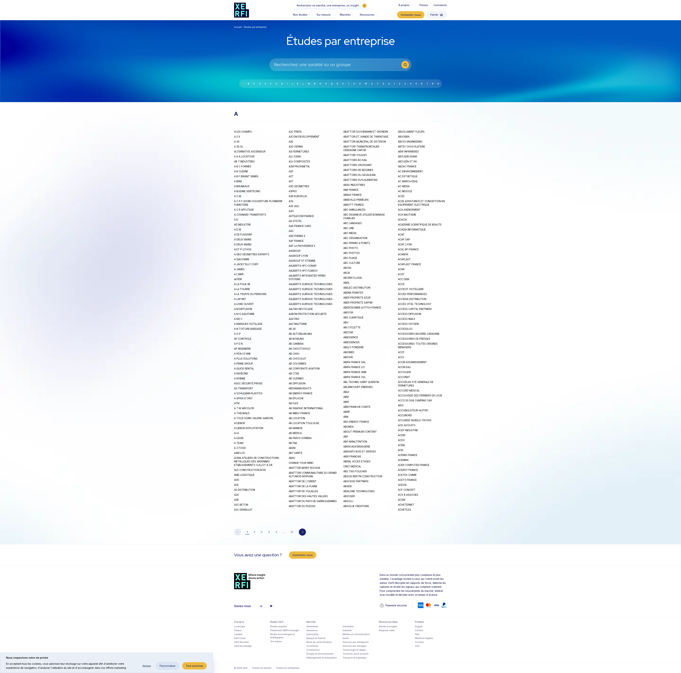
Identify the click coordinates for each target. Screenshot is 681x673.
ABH (345, 322)
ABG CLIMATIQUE (353, 317)
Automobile (312, 634)
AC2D (401, 196)
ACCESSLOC (405, 328)
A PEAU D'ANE (242, 353)
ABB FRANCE (350, 189)
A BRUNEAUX (242, 186)
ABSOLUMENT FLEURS (411, 131)
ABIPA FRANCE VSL (354, 377)
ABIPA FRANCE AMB (354, 372)
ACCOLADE (404, 372)
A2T (291, 176)
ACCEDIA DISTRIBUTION (412, 299)
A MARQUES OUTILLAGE (248, 323)
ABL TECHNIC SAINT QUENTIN (361, 381)
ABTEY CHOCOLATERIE (411, 146)
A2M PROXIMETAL (299, 166)
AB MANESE (296, 428)
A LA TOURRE (242, 289)
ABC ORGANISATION (355, 238)
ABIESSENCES (351, 342)
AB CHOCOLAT (297, 358)
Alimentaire (312, 626)
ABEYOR (348, 312)
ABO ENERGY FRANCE (356, 421)
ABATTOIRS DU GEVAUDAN (359, 174)
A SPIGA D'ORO (243, 398)
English (418, 626)
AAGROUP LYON (298, 255)
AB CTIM (294, 373)
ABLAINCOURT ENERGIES (358, 386)
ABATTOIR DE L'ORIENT (303, 481)
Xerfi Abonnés (241, 642)
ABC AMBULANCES (354, 209)
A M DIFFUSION (243, 308)
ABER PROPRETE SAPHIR (358, 302)
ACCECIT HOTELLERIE (411, 289)
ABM (346, 396)
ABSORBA (403, 136)
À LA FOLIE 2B (242, 284)
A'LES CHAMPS (243, 131)
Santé (346, 638)
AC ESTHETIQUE (407, 176)
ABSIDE (347, 486)
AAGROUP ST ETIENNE (302, 260)
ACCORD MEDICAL (409, 390)
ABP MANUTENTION (355, 441)
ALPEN (238, 279)
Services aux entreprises (356, 642)
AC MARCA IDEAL (408, 181)
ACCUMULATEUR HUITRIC (413, 410)
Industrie (347, 630)
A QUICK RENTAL (244, 368)
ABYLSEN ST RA (407, 161)
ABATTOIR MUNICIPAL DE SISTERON (364, 141)
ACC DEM (403, 279)
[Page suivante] (302, 532)
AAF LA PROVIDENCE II (302, 245)
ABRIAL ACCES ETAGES (356, 461)
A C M (237, 196)
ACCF (401, 352)
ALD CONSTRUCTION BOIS (250, 469)
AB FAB (293, 442)
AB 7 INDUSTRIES (244, 161)
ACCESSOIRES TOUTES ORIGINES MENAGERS (418, 345)
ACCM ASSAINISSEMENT (412, 362)
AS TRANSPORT (243, 388)
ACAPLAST (404, 259)
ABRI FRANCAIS (352, 456)
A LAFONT (240, 299)
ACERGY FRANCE (408, 469)
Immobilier (348, 626)
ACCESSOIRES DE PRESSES (414, 338)
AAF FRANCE (296, 240)
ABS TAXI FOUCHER (355, 471)
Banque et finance (315, 638)
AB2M (292, 447)
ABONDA (348, 426)
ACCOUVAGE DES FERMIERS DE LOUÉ (420, 395)
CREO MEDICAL (352, 466)
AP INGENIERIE (242, 348)
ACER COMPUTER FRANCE (413, 464)
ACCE (401, 284)
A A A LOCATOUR (244, 156)
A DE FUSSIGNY (243, 234)
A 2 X (237, 136)
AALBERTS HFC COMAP (303, 265)
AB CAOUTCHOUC (300, 348)
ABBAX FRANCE (352, 194)
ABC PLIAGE (350, 257)
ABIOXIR (348, 357)
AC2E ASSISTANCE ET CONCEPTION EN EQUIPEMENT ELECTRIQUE (421, 203)
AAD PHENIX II (297, 235)
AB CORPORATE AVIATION (304, 368)
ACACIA (402, 219)
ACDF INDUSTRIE (408, 430)
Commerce (312, 646)
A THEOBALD (242, 413)
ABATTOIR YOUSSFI (355, 155)
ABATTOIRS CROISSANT (357, 164)
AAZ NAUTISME (298, 323)
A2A (236, 494)
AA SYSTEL (295, 221)
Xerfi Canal (239, 638)
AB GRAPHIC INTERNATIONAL (306, 408)
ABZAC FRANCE (407, 166)
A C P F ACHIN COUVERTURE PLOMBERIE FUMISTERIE (258, 203)
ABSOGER (349, 496)
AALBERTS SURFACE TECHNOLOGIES (311, 284)
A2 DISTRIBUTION (244, 489)
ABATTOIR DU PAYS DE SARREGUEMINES (313, 501)
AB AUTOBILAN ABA (300, 333)
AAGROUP (295, 250)
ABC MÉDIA (349, 233)
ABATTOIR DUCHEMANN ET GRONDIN (365, 131)
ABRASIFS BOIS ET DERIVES (359, 451)
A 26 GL (238, 146)
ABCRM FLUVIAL (352, 277)
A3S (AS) (294, 206)
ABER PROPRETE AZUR (356, 297)
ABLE (346, 391)
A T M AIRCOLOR (244, 408)
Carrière (238, 634)
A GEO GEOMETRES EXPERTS (251, 254)
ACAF (401, 234)
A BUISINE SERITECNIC (247, 191)
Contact (419, 630)
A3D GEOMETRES (299, 186)
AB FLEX (293, 403)
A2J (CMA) (295, 156)
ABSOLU (348, 501)
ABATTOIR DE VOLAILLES (303, 491)
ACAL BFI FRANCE (408, 249)
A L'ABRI (238, 274)
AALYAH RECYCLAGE (301, 308)
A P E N (238, 343)
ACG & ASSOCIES (408, 494)
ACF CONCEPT (407, 489)
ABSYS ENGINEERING (410, 141)
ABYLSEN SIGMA (407, 156)
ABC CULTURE (351, 262)
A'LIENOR (239, 423)
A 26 (236, 141)
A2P (291, 171)
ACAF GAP (404, 239)
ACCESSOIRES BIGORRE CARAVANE (418, 333)
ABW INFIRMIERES (408, 151)
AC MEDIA (403, 186)
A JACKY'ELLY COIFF (246, 264)
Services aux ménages (355, 646)
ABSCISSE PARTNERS (356, 481)
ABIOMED (348, 352)
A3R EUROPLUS (298, 196)
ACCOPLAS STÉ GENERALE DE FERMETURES (415, 383)
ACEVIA (402, 484)
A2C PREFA (295, 131)
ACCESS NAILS (406, 318)
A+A (236, 433)
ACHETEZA (404, 509)
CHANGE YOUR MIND (301, 462)
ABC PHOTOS (351, 252)
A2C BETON (241, 504)
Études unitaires (278, 626)
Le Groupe (239, 626)
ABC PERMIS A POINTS (356, 242)
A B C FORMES (242, 166)
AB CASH (294, 353)
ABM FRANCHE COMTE (356, 406)
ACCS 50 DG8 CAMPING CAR (415, 400)
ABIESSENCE (350, 337)
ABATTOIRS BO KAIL (355, 160)
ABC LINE (348, 228)
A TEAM (238, 442)
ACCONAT (404, 377)
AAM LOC (239, 452)
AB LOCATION (297, 418)
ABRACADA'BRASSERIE (356, 446)
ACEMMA (403, 459)
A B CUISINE (241, 171)
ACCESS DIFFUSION (409, 313)
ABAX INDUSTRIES (354, 184)
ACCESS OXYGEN (408, 323)
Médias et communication (356, 634)
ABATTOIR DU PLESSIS (302, 506)
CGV (417, 646)
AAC (291, 230)
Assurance (311, 630)
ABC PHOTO (350, 247)
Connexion (440, 5)
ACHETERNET (406, 504)
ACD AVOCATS (407, 425)
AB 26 (292, 328)
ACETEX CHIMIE (407, 474)
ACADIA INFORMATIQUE (412, 229)
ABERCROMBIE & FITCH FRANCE (362, 307)
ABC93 (347, 267)
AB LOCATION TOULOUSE (304, 423)
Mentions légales (424, 638)
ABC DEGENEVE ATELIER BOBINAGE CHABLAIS (364, 216)
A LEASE (239, 438)
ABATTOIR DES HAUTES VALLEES (308, 496)
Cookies (419, 642)
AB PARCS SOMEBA (300, 438)
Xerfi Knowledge (243, 646)
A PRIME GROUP (243, 363)
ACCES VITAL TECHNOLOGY (414, 303)
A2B (236, 499)
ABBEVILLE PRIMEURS (356, 199)
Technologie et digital (354, 650)
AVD (236, 479)
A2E (291, 141)
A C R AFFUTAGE (244, 209)
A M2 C (238, 318)
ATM (236, 403)
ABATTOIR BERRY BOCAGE (304, 467)
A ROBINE (239, 378)
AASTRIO (294, 318)
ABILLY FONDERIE (353, 347)
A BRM (238, 181)
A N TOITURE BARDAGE (248, 328)
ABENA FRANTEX (353, 292)
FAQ (417, 634)
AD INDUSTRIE (242, 224)
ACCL (401, 357)
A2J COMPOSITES (299, 161)
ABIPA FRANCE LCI (354, 367)
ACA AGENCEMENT (409, 209)
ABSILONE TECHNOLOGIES (359, 491)
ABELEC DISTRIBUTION (356, 287)
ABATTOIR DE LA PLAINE (303, 486)
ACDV (401, 440)
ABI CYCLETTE (352, 327)
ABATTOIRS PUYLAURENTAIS (360, 179)
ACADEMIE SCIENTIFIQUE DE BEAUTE (420, 224)
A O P (237, 333)
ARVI (400, 405)
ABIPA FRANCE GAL (354, 362)
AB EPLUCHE (296, 398)
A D (236, 219)
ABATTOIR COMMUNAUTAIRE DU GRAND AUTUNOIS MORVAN (313, 474)
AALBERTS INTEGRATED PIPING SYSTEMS (307, 277)
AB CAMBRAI (296, 343)
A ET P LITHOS (242, 249)
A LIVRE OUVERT (244, 303)
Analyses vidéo (387, 630)
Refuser (147, 665)
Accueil (238, 27)
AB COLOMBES (297, 363)
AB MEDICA (295, 433)
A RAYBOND (241, 373)
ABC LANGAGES (352, 223)
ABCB (346, 272)
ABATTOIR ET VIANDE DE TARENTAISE (365, 136)
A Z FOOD (240, 447)
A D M (237, 229)
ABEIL (346, 282)
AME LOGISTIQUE (244, 474)
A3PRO (293, 191)
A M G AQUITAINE (244, 313)
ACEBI (401, 445)
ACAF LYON (405, 244)
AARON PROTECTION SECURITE (308, 313)
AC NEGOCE (405, 191)
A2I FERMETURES (299, 151)
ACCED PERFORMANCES (412, 294)
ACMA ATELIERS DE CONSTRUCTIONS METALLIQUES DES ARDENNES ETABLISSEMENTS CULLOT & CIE (256, 461)
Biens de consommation (319, 642)
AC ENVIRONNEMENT (410, 171)
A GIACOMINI (241, 259)
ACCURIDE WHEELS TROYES (414, 420)
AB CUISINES (296, 378)
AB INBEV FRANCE (299, 413)
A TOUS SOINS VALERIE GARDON (253, 418)
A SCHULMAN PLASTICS (248, 393)
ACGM (401, 499)
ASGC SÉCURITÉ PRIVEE (248, 383)
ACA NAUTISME (407, 214)
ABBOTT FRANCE (353, 204)
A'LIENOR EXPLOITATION (248, 428)
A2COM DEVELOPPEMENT (304, 136)
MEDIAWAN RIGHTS (300, 388)
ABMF (346, 411)
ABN (345, 416)
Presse (423, 5)
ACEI (400, 450)
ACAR (401, 269)
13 (291, 531)
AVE (236, 484)
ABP (345, 436)
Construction (313, 650)
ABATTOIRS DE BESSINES (358, 169)
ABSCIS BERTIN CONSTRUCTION (362, 476)
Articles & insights (388, 626)
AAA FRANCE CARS (300, 225)
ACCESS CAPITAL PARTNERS (415, 308)
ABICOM (348, 332)
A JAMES (239, 269)
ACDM (401, 435)
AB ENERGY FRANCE (300, 393)
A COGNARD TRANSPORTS (250, 214)
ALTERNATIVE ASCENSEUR (249, 151)
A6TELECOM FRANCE (301, 216)
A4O (291, 211)
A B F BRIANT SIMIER (246, 176)
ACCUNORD (405, 415)
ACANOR (403, 254)
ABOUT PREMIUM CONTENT (360, 431)
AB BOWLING (296, 338)
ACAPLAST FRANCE (409, 264)
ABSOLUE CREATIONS (356, 506)
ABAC (292, 457)
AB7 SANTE (295, 452)
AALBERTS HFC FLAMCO (303, 270)
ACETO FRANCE (407, 479)
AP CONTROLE (242, 338)
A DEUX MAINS (242, 239)
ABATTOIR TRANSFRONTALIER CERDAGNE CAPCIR (361, 148)
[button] (303, 16)
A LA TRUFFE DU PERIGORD (250, 294)
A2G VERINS (296, 146)
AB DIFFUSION (297, 383)
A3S (291, 201)
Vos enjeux (276, 641)
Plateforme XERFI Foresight (284, 630)
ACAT (401, 274)
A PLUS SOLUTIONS (246, 358)
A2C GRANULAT (243, 509)
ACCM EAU (404, 367)
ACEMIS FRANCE (407, 455)
